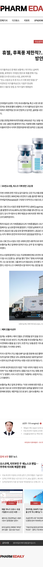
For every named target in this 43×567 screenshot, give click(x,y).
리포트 (27, 20)
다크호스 (15, 20)
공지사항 (5, 542)
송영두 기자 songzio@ (30, 423)
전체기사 (3, 20)
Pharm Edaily (12, 556)
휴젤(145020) (24, 120)
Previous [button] (14, 541)
